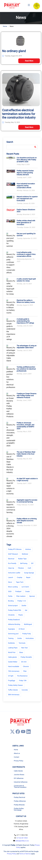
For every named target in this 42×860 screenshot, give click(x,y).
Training (10, 638)
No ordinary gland (14, 51)
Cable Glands (18, 771)
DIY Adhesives (18, 778)
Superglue (11, 629)
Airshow (28, 549)
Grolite (19, 638)
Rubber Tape (22, 559)
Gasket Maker (12, 662)
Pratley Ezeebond (14, 620)
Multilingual (28, 624)
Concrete (25, 690)
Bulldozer (25, 554)
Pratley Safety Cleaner (15, 685)
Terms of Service (25, 854)
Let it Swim (25, 587)
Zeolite (24, 606)
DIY (32, 563)
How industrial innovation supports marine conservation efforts (26, 186)
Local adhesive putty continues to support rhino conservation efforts (26, 254)
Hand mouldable (13, 666)
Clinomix (26, 666)
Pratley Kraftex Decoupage (19, 809)
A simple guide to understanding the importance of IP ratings (25, 321)
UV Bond (21, 629)
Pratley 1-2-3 (21, 601)
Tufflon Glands (13, 690)
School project (13, 606)
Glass (21, 652)
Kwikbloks (11, 643)
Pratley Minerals (19, 805)
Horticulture (30, 638)
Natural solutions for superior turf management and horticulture (27, 199)
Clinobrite (11, 615)
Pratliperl (18, 591)
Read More (29, 61)
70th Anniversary (13, 671)
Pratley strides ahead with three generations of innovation (26, 222)
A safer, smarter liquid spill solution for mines (26, 280)
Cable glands (12, 657)
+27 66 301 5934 (22, 838)
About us (17, 753)
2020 (9, 591)
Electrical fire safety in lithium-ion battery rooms (26, 301)
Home (5, 26)
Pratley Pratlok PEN (14, 610)
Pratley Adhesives (20, 801)
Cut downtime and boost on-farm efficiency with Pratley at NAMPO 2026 (27, 160)
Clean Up (11, 568)
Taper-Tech (19, 582)
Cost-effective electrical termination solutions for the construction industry (19, 113)
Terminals (22, 643)
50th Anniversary (13, 695)
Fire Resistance (22, 676)
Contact (16, 757)
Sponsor (32, 596)
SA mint (23, 662)
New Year (24, 648)
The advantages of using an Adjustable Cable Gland (27, 347)
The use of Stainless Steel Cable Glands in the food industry (26, 454)
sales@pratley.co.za (22, 841)
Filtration (21, 568)
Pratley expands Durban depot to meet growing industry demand (25, 173)
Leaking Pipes (12, 648)
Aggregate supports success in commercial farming (27, 501)
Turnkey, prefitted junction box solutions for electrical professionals (26, 369)
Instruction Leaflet (14, 573)
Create (27, 591)
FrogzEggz (11, 680)
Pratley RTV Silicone (14, 549)
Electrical (11, 559)
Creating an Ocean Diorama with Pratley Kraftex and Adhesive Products (26, 395)
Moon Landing (13, 587)
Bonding (11, 601)
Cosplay (19, 577)
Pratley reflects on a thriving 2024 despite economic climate (27, 521)
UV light (10, 676)
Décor (10, 582)
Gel (26, 610)
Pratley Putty (26, 634)
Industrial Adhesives (20, 782)
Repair (28, 577)
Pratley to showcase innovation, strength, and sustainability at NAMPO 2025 (25, 426)
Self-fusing (23, 563)
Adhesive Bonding (14, 624)
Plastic (20, 615)
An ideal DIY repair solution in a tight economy (27, 479)
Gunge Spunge (29, 573)
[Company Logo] (12, 5)
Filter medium (21, 596)
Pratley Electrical (19, 797)
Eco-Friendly (12, 563)
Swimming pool (13, 634)
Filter (25, 671)
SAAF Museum (13, 554)
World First (11, 652)
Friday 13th (22, 680)
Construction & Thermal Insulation (20, 786)
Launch (10, 577)
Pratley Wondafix (26, 657)
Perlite (10, 596)
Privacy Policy (18, 761)
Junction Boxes (19, 774)
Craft (29, 568)
